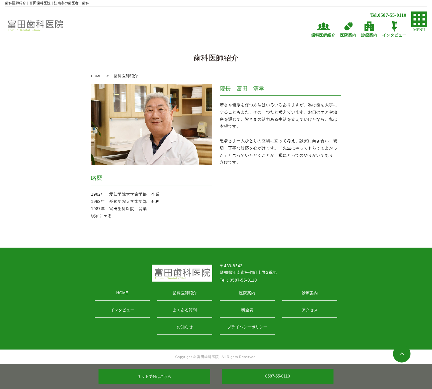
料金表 (247, 310)
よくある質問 (185, 310)
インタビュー (122, 310)
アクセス (310, 310)
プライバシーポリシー (247, 327)
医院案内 (247, 293)
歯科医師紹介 (185, 293)
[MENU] (419, 19)
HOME (96, 76)
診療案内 (310, 293)
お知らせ (185, 327)
